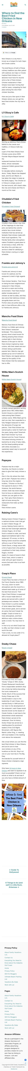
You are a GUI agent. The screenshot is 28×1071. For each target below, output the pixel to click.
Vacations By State (11, 982)
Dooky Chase (7, 648)
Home (7, 968)
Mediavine (14, 1069)
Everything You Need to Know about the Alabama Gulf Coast (13, 963)
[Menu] (2, 5)
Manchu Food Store (9, 320)
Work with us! (9, 985)
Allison (4, 23)
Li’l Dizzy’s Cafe (7, 116)
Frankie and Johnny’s (9, 267)
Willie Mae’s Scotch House (11, 379)
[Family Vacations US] (14, 5)
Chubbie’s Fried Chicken (10, 206)
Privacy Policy (9, 971)
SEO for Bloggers (11, 974)
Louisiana (4, 27)
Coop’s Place (6, 577)
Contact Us (9, 958)
